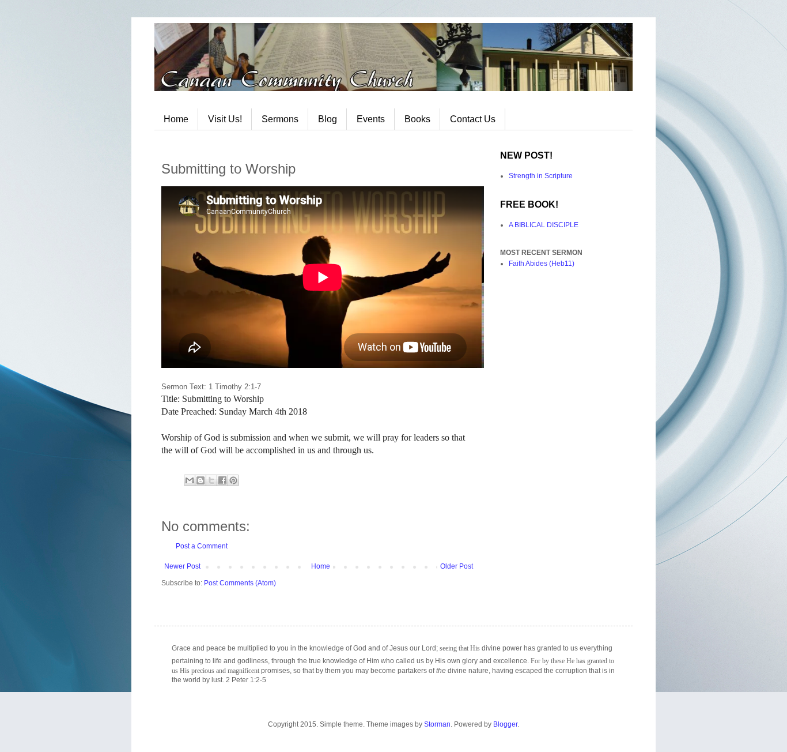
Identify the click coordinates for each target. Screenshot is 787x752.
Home (176, 119)
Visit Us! (225, 119)
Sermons (280, 119)
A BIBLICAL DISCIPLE (543, 225)
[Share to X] (211, 480)
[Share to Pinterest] (233, 480)
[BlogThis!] (200, 480)
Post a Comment (202, 546)
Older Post (456, 566)
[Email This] (189, 480)
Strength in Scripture (541, 176)
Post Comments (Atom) (240, 583)
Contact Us (472, 119)
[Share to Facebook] (222, 480)
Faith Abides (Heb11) (541, 264)
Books (417, 119)
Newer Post (182, 566)
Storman (437, 724)
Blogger (505, 724)
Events (371, 119)
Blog (327, 119)
